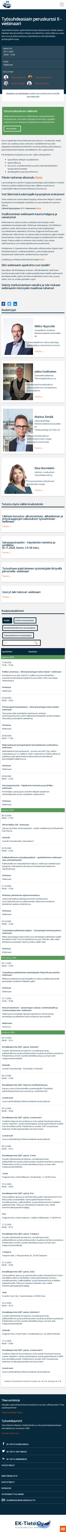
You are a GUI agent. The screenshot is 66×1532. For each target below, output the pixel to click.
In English (6, 1488)
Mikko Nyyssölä (18, 77)
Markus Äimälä (18, 83)
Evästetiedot (8, 1482)
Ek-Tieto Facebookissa (17, 1444)
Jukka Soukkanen (43, 77)
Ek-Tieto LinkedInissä (16, 1459)
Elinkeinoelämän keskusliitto (21, 1500)
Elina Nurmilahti (42, 83)
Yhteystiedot (8, 1465)
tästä (38, 177)
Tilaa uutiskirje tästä (12, 1412)
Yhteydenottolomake (13, 1494)
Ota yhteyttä (11, 128)
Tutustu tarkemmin (10, 1433)
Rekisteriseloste (9, 1476)
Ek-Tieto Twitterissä (16, 1451)
